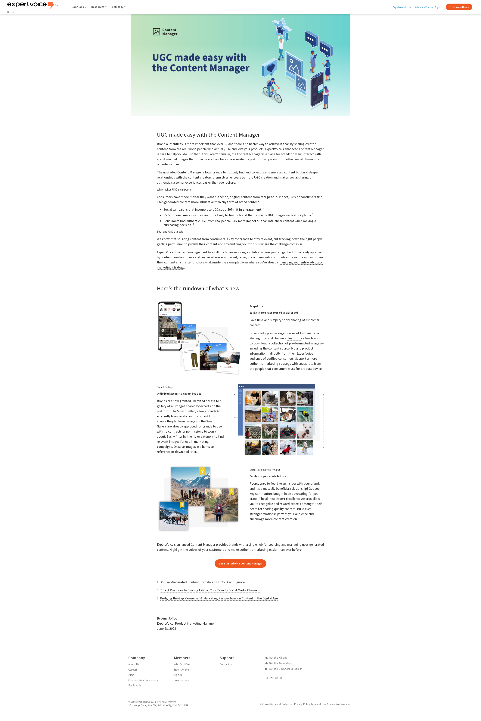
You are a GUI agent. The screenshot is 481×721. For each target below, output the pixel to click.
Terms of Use (318, 704)
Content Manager (311, 149)
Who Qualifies (182, 664)
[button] (240, 563)
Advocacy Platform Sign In (428, 7)
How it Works (182, 669)
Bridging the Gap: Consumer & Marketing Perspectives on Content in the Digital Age (219, 598)
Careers (133, 669)
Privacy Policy (302, 704)
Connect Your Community (143, 680)
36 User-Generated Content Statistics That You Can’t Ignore (202, 582)
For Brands (134, 685)
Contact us (226, 664)
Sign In (178, 675)
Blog (131, 675)
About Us (133, 664)
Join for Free (181, 680)
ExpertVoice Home (402, 7)
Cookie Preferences (338, 704)
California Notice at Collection (276, 704)
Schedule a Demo (459, 7)
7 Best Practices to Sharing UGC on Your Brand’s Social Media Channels (210, 590)
